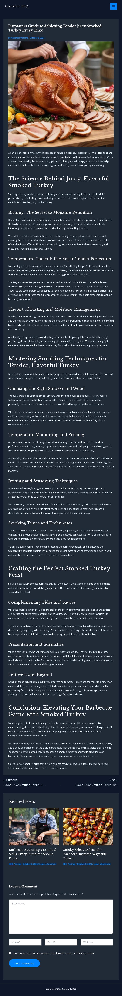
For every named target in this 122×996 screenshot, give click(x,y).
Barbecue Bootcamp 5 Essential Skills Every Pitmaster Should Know (32, 854)
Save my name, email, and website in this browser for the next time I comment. (54, 953)
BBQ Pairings (15, 864)
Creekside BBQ (16, 6)
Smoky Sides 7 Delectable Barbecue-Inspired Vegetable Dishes (85, 854)
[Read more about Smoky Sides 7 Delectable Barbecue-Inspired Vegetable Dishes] (88, 826)
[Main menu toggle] (113, 6)
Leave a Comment (47, 864)
